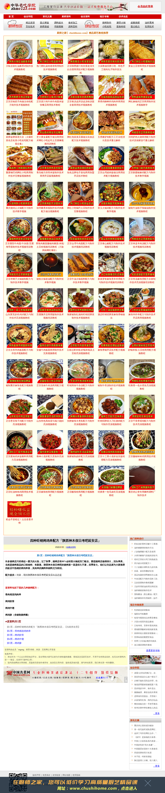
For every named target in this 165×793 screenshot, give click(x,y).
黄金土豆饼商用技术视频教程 (141, 68)
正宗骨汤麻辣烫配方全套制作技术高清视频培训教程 (141, 281)
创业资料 (85, 16)
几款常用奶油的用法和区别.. (146, 586)
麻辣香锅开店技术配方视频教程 (111, 352)
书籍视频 (58, 26)
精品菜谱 (30, 22)
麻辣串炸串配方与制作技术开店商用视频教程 (141, 316)
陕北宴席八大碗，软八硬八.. (146, 760)
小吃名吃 (106, 26)
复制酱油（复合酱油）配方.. (146, 594)
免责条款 (46, 775)
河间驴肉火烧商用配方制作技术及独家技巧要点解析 (141, 139)
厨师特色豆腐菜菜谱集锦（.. (146, 633)
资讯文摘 (47, 16)
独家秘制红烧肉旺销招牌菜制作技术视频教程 (80, 316)
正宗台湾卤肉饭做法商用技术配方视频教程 (111, 174)
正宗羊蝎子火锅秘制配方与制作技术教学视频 (19, 281)
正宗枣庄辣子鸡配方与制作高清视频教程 (19, 423)
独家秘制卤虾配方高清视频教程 (80, 458)
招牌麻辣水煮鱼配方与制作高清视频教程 (80, 423)
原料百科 (72, 26)
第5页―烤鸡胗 (14, 643)
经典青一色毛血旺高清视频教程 (111, 494)
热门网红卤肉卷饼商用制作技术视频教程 (50, 68)
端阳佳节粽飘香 (141, 614)
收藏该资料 (71, 547)
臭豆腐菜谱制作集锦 (143, 645)
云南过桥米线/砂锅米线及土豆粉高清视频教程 (81, 352)
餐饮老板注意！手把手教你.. (146, 704)
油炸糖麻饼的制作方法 (144, 548)
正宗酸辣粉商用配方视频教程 (80, 494)
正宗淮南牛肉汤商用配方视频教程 (50, 387)
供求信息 (123, 16)
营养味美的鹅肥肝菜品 (144, 637)
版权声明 (36, 775)
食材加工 (72, 22)
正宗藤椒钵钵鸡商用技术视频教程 (141, 458)
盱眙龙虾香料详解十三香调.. (146, 544)
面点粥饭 (44, 22)
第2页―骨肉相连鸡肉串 (19, 631)
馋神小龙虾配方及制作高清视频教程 (50, 458)
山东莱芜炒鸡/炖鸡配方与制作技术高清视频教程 (19, 316)
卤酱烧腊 (135, 22)
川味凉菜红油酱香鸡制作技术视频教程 (19, 68)
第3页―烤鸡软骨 (15, 635)
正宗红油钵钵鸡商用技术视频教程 (19, 494)
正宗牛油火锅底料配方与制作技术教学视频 (80, 281)
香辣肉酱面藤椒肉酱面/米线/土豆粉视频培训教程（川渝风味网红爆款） (50, 246)
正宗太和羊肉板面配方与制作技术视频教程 (19, 352)
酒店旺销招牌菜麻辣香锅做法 (111, 316)
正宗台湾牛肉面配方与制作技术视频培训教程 (80, 245)
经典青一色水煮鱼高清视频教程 (141, 387)
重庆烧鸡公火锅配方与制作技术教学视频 (19, 210)
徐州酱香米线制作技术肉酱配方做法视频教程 (50, 210)
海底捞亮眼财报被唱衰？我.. (146, 684)
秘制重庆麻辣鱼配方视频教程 (19, 387)
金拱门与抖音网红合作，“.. (145, 733)
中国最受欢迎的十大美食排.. (146, 749)
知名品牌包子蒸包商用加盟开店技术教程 (80, 174)
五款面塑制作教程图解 (144, 583)
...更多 (156, 713)
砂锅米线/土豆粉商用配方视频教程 (142, 352)
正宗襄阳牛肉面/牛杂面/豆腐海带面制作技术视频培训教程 (19, 246)
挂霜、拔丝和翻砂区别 (144, 571)
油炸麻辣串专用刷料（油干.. (146, 598)
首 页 (11, 16)
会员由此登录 (145, 6)
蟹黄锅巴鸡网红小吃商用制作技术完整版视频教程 (19, 174)
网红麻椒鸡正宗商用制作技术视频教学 (141, 103)
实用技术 (149, 26)
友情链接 (56, 775)
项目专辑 (104, 16)
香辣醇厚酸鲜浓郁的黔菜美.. (146, 629)
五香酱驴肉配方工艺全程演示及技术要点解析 (111, 139)
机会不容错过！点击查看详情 (19, 521)
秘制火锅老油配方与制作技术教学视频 (50, 281)
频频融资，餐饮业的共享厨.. (146, 692)
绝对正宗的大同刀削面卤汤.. (146, 559)
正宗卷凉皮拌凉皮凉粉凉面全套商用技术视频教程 (80, 103)
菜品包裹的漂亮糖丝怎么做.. (146, 575)
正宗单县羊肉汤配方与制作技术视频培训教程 (141, 245)
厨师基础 (44, 26)
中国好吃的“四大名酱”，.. (145, 745)
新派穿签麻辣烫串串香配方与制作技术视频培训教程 (111, 281)
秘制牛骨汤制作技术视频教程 (111, 387)
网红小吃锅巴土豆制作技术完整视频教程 (80, 210)
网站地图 (66, 775)
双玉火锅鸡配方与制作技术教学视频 (111, 210)
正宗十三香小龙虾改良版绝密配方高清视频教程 (111, 458)
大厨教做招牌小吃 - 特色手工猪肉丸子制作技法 (111, 68)
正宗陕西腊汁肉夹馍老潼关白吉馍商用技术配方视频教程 (80, 69)
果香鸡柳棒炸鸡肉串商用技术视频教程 (111, 103)
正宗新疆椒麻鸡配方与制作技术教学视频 (141, 174)
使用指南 (76, 775)
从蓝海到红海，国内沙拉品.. (146, 700)
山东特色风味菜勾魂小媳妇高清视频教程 (50, 423)
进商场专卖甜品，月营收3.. (145, 696)
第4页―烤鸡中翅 (15, 639)
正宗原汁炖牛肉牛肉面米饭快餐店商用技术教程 (50, 103)
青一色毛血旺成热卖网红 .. (145, 729)
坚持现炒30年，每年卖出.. (145, 688)
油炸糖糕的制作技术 (143, 590)
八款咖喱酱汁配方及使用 (144, 552)
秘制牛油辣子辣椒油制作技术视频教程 (141, 210)
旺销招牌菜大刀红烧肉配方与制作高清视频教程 (111, 423)
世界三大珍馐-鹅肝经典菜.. (145, 641)
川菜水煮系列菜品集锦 (144, 622)
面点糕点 (135, 26)
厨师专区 (15, 24)
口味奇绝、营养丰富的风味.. (146, 625)
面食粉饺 (121, 26)
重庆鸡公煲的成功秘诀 (144, 725)
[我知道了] (149, 784)
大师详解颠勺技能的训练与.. (146, 555)
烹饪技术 (30, 26)
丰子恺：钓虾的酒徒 (143, 756)
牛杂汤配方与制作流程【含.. (146, 579)
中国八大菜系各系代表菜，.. (146, 741)
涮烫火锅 (121, 22)
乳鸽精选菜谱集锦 (142, 610)
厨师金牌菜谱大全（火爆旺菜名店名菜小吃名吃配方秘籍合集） (19, 140)
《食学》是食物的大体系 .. (145, 737)
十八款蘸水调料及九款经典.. (146, 567)
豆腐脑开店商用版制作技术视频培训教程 (50, 316)
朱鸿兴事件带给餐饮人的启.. (146, 708)
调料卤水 (58, 22)
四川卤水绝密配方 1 (142, 563)
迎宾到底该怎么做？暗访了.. (146, 677)
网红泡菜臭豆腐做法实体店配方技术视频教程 (80, 139)
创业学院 (28, 16)
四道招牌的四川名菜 (143, 753)
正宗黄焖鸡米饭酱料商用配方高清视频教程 (19, 458)
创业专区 (92, 24)
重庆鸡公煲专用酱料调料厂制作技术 (141, 494)
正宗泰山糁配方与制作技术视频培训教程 (111, 245)
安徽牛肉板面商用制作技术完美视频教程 (50, 352)
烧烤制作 (106, 22)
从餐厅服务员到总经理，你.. (146, 681)
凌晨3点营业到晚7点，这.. (145, 673)
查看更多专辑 (153, 650)
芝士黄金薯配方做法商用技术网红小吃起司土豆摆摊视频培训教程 (50, 140)
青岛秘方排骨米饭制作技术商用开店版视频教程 (50, 174)
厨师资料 (66, 16)
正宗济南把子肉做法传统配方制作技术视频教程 (19, 103)
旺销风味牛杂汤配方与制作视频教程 (80, 387)
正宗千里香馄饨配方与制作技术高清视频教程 (141, 423)
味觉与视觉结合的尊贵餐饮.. (146, 618)
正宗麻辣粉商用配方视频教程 (50, 494)
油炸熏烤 (149, 22)
